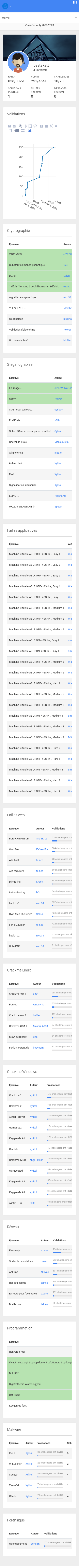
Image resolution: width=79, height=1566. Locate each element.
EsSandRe (42, 849)
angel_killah (36, 1159)
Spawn (58, 506)
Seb (35, 1036)
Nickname (60, 495)
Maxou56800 (61, 441)
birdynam (68, 318)
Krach (39, 881)
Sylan (66, 275)
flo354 (39, 914)
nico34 (67, 297)
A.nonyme (38, 1004)
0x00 (32, 1203)
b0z (38, 892)
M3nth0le (68, 308)
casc (44, 1261)
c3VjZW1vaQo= (63, 388)
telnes (39, 860)
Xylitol (57, 463)
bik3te (66, 340)
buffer (36, 1015)
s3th (57, 420)
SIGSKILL (41, 838)
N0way (67, 329)
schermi (35, 1543)
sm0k (71, 640)
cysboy (58, 409)
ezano (66, 286)
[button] (6, 6)
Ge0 (65, 264)
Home (6, 17)
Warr (71, 553)
